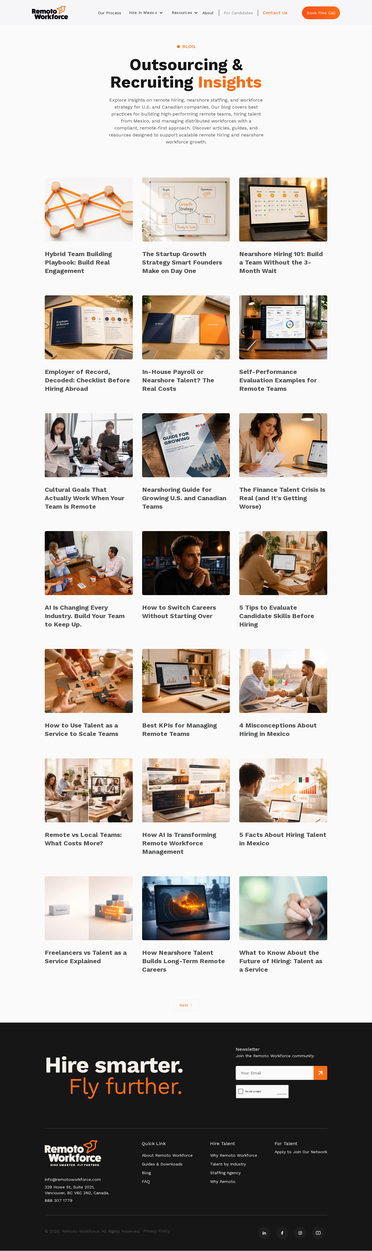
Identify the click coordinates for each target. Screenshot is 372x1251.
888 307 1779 (58, 1200)
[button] (146, 12)
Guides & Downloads (162, 1164)
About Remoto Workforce (167, 1155)
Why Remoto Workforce (233, 1155)
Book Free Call (321, 12)
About (208, 12)
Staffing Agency (225, 1172)
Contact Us (275, 12)
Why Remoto (222, 1181)
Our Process (109, 12)
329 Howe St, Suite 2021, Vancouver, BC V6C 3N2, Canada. (77, 1190)
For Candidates (238, 12)
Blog (146, 1172)
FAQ (146, 1181)
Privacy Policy (156, 1231)
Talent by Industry (228, 1164)
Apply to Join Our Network (301, 1151)
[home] (50, 12)
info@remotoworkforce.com (73, 1179)
